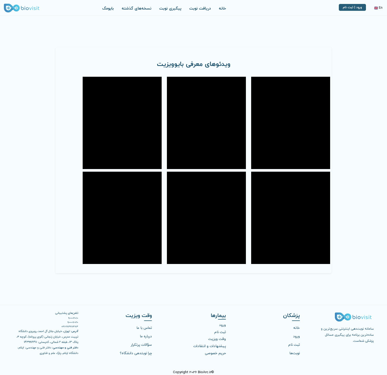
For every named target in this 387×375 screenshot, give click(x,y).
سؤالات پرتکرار (141, 344)
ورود (296, 336)
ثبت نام (294, 344)
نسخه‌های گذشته (136, 8)
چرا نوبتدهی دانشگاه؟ (136, 353)
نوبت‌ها (294, 353)
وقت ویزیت (217, 339)
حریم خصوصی (215, 353)
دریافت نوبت (200, 8)
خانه (222, 8)
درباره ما (146, 336)
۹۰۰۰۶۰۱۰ (73, 318)
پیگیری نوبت (170, 8)
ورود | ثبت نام (352, 7)
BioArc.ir (204, 372)
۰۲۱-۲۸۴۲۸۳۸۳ (69, 326)
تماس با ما (144, 327)
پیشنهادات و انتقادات (209, 346)
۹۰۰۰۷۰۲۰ (72, 322)
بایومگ (108, 8)
